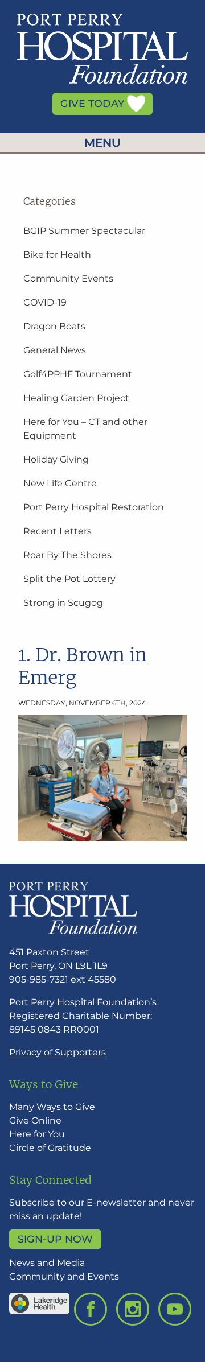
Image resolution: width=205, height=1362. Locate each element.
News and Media (47, 1262)
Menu (102, 143)
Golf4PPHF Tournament (77, 374)
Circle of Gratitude (50, 1147)
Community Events (68, 278)
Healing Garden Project (76, 398)
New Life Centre (60, 483)
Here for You (37, 1134)
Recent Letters (57, 531)
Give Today (93, 104)
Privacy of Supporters (57, 1052)
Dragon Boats (54, 326)
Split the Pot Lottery (69, 578)
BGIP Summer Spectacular (84, 230)
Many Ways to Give (52, 1106)
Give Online (35, 1120)
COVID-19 (45, 302)
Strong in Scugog (63, 602)
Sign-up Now (55, 1239)
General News (54, 350)
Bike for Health (57, 254)
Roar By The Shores (67, 555)
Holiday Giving (56, 459)
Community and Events (64, 1276)
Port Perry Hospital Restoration (93, 507)
